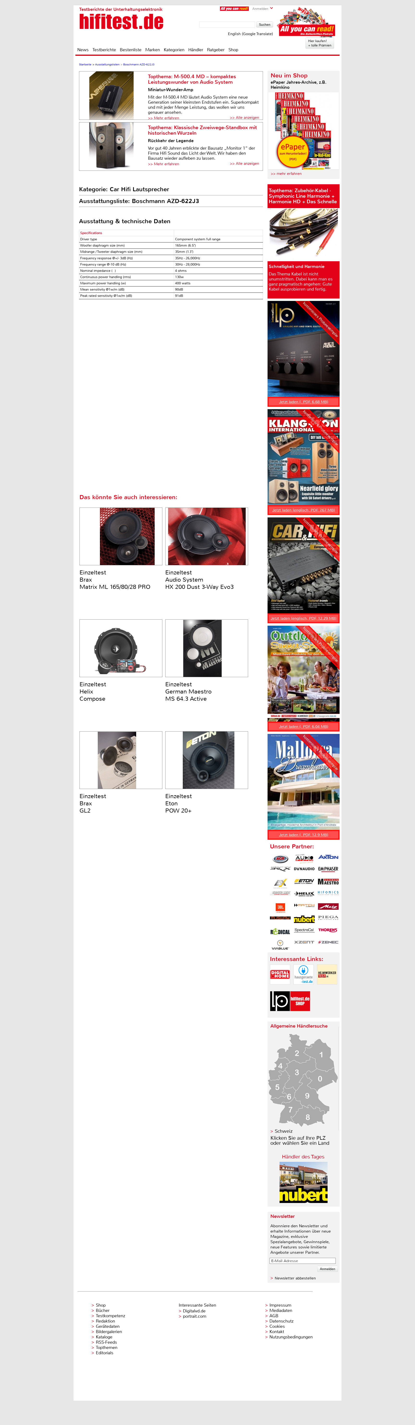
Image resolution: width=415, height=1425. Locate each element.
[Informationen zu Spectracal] (304, 932)
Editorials (104, 1353)
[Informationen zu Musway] (280, 920)
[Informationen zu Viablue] (280, 945)
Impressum (280, 1305)
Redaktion (105, 1321)
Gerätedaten (108, 1326)
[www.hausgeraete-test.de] (303, 988)
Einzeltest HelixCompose (92, 692)
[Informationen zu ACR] (280, 859)
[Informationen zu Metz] (328, 908)
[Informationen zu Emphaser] (328, 871)
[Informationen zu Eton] (304, 883)
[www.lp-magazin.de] (280, 1015)
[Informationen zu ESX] (280, 883)
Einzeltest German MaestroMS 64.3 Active (188, 692)
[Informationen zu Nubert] (304, 920)
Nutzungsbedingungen (291, 1337)
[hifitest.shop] (300, 1015)
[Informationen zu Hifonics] (328, 896)
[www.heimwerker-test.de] (327, 988)
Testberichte (104, 50)
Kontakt (276, 1332)
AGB (273, 1316)
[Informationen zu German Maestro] (328, 883)
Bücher (103, 1310)
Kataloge (104, 1337)
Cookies (277, 1326)
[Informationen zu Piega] (328, 920)
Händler (195, 50)
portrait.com (194, 1316)
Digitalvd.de (194, 1311)
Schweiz (284, 1131)
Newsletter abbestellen (295, 1278)
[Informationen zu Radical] (280, 932)
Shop (233, 50)
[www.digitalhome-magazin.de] (280, 988)
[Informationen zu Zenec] (328, 945)
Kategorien (174, 50)
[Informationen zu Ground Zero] (280, 896)
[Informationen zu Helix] (304, 896)
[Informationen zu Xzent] (304, 945)
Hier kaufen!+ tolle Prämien (319, 43)
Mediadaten (280, 1310)
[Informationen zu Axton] (328, 859)
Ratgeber (216, 50)
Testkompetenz (110, 1316)
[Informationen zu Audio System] (304, 859)
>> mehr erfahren (286, 173)
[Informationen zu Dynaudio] (304, 871)
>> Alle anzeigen (244, 117)
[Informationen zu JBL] (280, 908)
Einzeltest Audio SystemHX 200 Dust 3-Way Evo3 (199, 580)
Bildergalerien (109, 1332)
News (83, 50)
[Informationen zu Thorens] (328, 932)
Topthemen (106, 1347)
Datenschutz (281, 1321)
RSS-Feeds (106, 1342)
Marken (152, 50)
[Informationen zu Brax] (280, 871)
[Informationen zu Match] (304, 908)
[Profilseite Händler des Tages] (304, 1201)
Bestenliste (130, 50)
